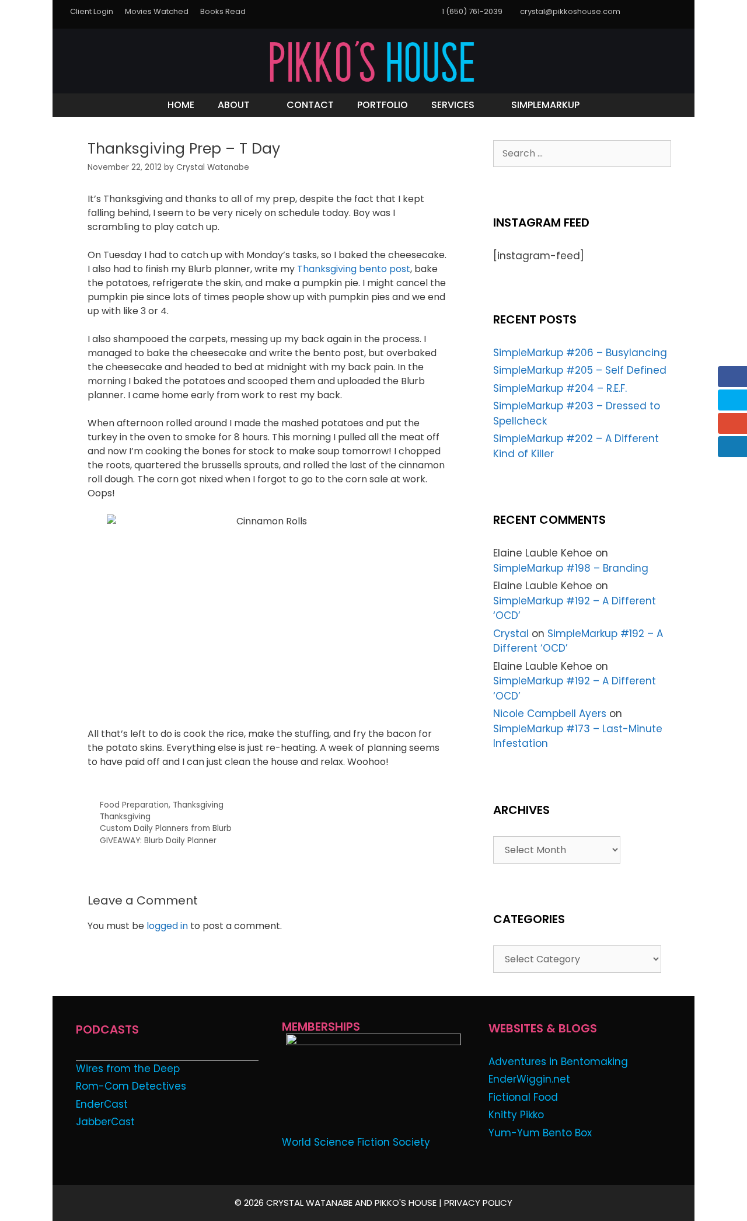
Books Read (223, 11)
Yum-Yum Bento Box (540, 1133)
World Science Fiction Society (356, 1142)
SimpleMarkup (545, 105)
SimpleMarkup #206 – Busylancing (580, 353)
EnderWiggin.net (529, 1079)
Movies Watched (157, 11)
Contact (310, 105)
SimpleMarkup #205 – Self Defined (579, 370)
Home (180, 105)
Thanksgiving (198, 804)
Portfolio (382, 105)
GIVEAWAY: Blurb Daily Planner (158, 840)
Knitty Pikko (516, 1115)
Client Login (91, 11)
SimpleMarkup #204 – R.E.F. (560, 388)
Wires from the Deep (128, 1069)
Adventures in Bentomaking (558, 1062)
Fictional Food (523, 1097)
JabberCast (105, 1122)
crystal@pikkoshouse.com (570, 11)
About (234, 105)
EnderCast (102, 1104)
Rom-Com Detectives (131, 1086)
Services (452, 105)
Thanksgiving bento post (353, 269)
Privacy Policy (478, 1202)
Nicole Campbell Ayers (549, 714)
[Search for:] (582, 153)
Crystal (511, 634)
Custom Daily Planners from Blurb (166, 828)
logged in (167, 926)
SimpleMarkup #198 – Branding (570, 568)
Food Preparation (134, 804)
